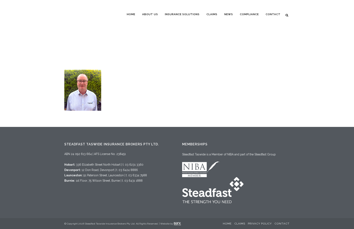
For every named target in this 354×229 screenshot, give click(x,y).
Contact (282, 223)
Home (227, 223)
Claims (239, 223)
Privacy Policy (260, 223)
